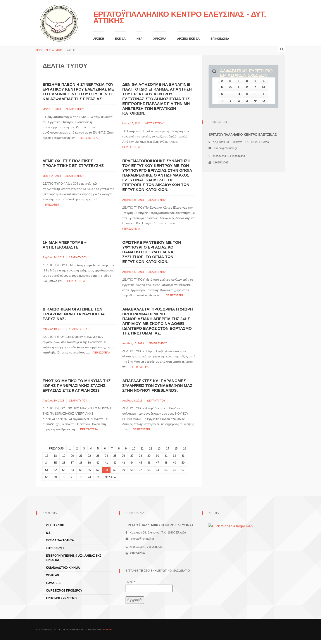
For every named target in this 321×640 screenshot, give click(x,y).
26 (123, 455)
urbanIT (107, 629)
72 (80, 477)
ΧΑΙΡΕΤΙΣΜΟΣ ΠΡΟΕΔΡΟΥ (64, 590)
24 (106, 455)
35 (55, 462)
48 (165, 462)
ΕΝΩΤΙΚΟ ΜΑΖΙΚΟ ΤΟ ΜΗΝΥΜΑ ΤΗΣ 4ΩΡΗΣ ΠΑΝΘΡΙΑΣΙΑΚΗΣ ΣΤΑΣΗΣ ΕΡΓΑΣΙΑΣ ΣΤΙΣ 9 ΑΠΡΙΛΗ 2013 (77, 386)
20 (72, 455)
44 (131, 462)
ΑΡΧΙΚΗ (98, 38)
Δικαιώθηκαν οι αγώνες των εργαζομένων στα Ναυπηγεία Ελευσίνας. (74, 314)
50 (183, 462)
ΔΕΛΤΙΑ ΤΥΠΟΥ (54, 50)
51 (46, 470)
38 (80, 462)
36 (63, 462)
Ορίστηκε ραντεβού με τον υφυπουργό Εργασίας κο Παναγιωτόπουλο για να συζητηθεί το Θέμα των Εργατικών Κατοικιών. (151, 252)
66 (174, 470)
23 (97, 455)
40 (97, 462)
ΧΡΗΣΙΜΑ (159, 38)
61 (131, 470)
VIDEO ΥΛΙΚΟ (55, 525)
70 (63, 477)
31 (165, 455)
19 (63, 455)
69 (55, 477)
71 (72, 477)
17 (46, 455)
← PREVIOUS (54, 448)
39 (89, 462)
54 (72, 470)
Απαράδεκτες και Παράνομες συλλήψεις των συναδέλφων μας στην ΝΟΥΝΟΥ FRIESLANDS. (157, 386)
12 (150, 448)
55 (80, 470)
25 (114, 455)
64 (157, 470)
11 (142, 448)
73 (89, 477)
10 (133, 448)
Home (39, 50)
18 (55, 455)
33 (183, 455)
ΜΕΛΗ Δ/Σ (53, 575)
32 (174, 455)
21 (80, 455)
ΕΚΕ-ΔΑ (120, 38)
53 (63, 470)
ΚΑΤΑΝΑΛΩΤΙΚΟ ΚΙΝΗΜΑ (63, 567)
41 (106, 462)
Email (130, 582)
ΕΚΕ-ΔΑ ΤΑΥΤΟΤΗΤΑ (60, 540)
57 (97, 470)
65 (165, 470)
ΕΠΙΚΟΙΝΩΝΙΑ (220, 38)
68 (46, 477)
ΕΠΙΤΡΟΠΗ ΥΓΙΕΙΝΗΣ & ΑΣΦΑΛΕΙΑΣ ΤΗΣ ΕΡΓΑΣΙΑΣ (73, 558)
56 (89, 470)
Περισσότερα (89, 137)
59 (114, 470)
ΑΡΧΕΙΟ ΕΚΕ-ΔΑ (188, 38)
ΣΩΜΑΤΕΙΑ (53, 583)
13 (158, 448)
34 (46, 462)
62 (140, 470)
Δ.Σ (48, 532)
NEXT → (110, 477)
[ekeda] (59, 22)
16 (184, 448)
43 (123, 462)
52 (55, 470)
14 (167, 448)
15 (176, 448)
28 (140, 455)
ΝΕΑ (139, 38)
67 (183, 470)
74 (97, 477)
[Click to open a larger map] (231, 526)
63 (148, 470)
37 (72, 462)
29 (148, 455)
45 (140, 462)
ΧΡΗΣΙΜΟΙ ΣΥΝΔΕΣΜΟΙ (62, 598)
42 (114, 462)
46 (148, 462)
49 (174, 462)
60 (123, 470)
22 (89, 455)
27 (131, 455)
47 (157, 462)
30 (157, 455)
